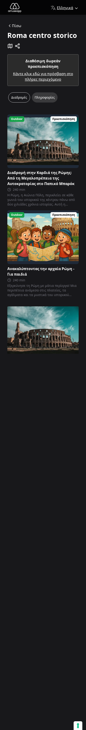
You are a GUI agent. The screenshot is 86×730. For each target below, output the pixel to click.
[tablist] (43, 99)
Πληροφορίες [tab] (45, 97)
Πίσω (16, 25)
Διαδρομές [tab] (19, 97)
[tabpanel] (43, 205)
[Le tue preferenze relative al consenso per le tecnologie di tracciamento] (78, 725)
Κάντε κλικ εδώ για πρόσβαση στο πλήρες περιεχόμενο (43, 76)
